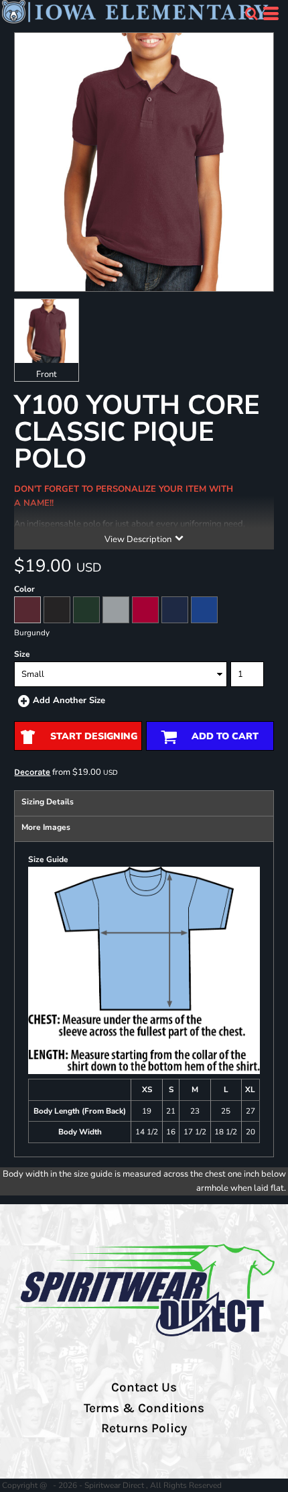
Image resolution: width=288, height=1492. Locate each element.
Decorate (32, 772)
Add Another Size (69, 700)
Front (46, 374)
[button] (251, 13)
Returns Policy (144, 1428)
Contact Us (144, 1387)
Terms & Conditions (144, 1408)
